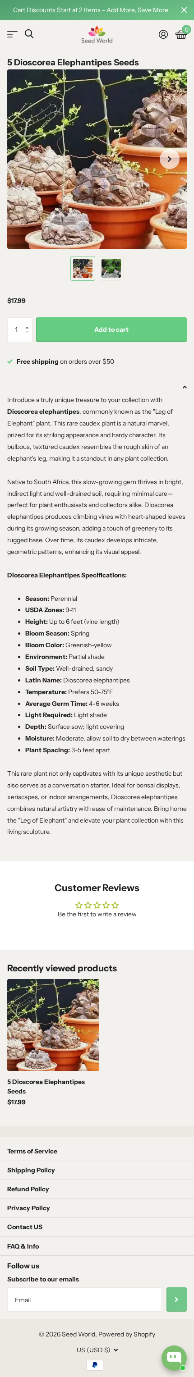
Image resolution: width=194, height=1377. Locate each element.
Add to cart (111, 329)
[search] (29, 34)
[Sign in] (163, 34)
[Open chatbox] (174, 1358)
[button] (29, 321)
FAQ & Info (23, 1246)
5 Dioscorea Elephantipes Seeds (46, 1086)
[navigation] (82, 268)
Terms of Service (32, 1151)
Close (184, 10)
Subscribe (176, 1299)
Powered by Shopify (126, 1334)
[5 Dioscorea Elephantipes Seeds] (53, 1025)
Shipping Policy (31, 1170)
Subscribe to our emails (43, 1279)
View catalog (12, 34)
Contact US (24, 1227)
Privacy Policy (28, 1208)
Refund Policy (28, 1189)
